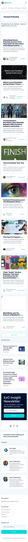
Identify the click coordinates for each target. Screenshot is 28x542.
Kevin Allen (9, 213)
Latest (2, 8)
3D (6, 8)
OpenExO (23, 214)
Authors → (4, 442)
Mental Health (21, 177)
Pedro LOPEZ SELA (10, 176)
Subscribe (14, 415)
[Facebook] (14, 426)
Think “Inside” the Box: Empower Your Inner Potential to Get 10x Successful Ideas (12, 275)
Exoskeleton (22, 139)
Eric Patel (12, 97)
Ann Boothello (12, 95)
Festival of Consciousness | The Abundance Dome (14, 201)
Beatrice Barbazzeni (11, 289)
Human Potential (21, 290)
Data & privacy (5, 512)
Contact (3, 514)
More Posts (14, 335)
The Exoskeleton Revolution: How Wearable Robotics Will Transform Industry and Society (13, 123)
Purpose (23, 249)
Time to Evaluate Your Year (13, 163)
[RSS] (17, 426)
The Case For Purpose (11, 237)
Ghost (20, 538)
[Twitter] (10, 426)
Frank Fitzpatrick (10, 326)
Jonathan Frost (13, 58)
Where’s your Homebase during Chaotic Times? (12, 83)
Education (22, 58)
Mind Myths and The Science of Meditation (11, 314)
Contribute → (4, 516)
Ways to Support (5, 509)
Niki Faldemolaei (13, 57)
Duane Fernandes (10, 248)
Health (23, 327)
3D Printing (11, 8)
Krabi (24, 538)
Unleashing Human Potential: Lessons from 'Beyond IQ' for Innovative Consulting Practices (13, 43)
